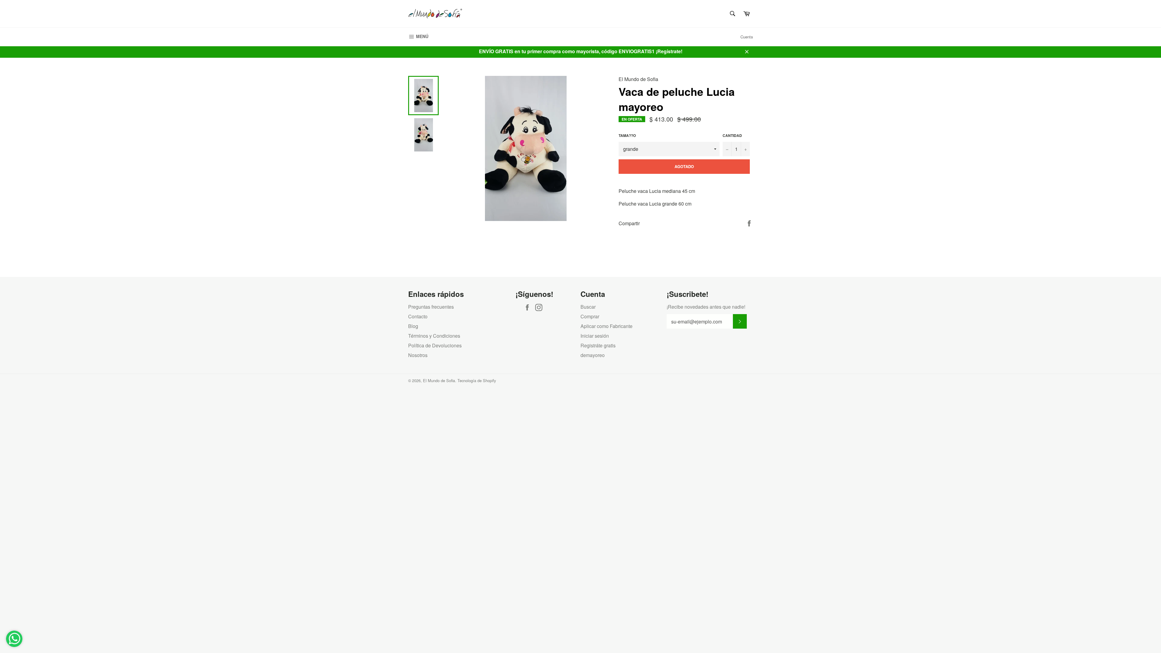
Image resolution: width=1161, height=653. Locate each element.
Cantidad (732, 135)
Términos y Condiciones (434, 335)
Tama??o (627, 135)
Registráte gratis (598, 345)
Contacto (418, 316)
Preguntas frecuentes (431, 306)
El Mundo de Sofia (439, 380)
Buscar (588, 306)
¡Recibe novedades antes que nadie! (706, 307)
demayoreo (592, 355)
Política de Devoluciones (435, 345)
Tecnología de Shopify (476, 380)
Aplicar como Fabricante (606, 326)
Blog (413, 326)
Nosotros (418, 355)
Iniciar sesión (594, 335)
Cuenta (746, 37)
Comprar (589, 316)
